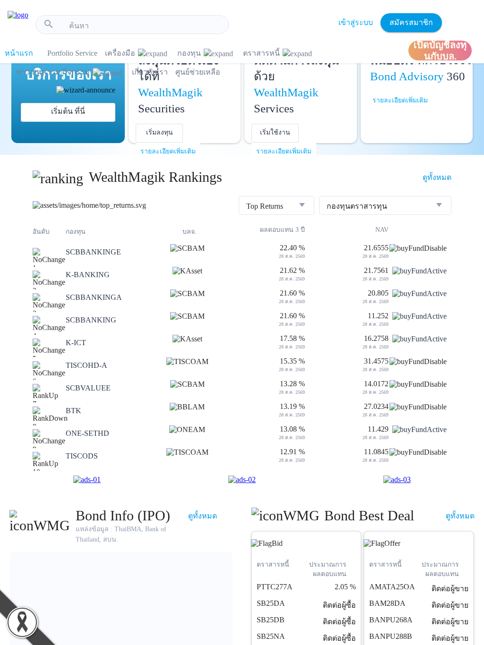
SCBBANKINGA (94, 297)
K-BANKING (88, 275)
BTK (73, 411)
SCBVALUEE (88, 388)
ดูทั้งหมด (437, 177)
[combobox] (145, 26)
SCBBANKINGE (93, 252)
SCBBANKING (91, 320)
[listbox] (276, 206)
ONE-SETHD (87, 433)
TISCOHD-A (86, 365)
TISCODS (82, 456)
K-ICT (76, 343)
